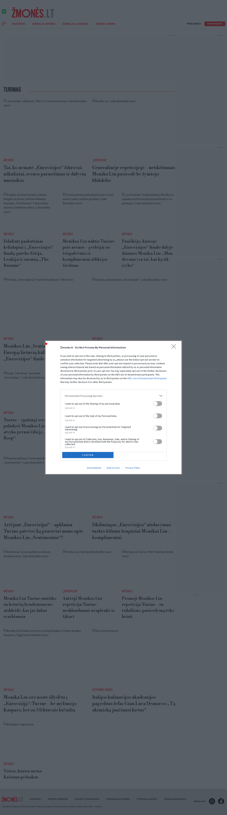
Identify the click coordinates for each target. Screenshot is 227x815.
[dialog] (113, 407)
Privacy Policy (132, 467)
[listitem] (113, 396)
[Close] (174, 347)
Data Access (113, 467)
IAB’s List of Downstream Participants (147, 378)
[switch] (157, 403)
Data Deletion (94, 467)
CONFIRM (88, 455)
